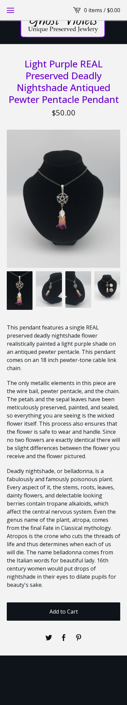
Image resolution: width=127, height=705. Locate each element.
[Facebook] (63, 673)
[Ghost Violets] (63, 22)
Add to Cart (63, 611)
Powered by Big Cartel (63, 689)
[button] (10, 10)
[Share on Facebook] (63, 638)
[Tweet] (48, 638)
